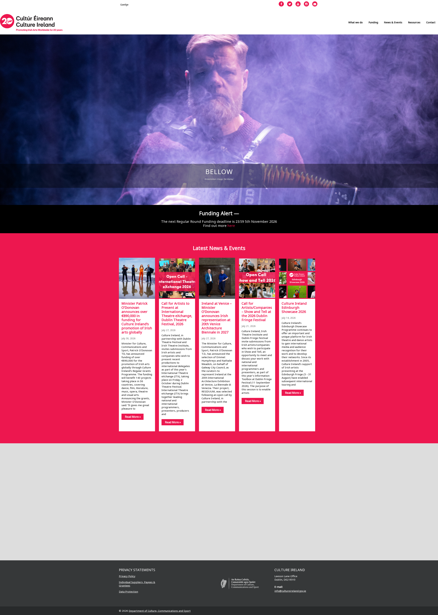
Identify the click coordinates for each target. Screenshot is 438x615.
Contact (430, 22)
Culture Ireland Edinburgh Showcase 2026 (294, 307)
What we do (355, 22)
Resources (414, 22)
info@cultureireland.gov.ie (290, 591)
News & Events (393, 22)
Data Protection (128, 591)
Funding (373, 22)
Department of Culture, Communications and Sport (160, 610)
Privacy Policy (127, 576)
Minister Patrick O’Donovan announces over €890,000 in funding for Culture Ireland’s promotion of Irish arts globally (136, 317)
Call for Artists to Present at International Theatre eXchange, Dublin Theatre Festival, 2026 (177, 313)
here (231, 225)
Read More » (133, 417)
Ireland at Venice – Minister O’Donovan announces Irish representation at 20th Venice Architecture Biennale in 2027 (217, 317)
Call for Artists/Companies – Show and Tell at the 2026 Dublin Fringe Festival (257, 311)
